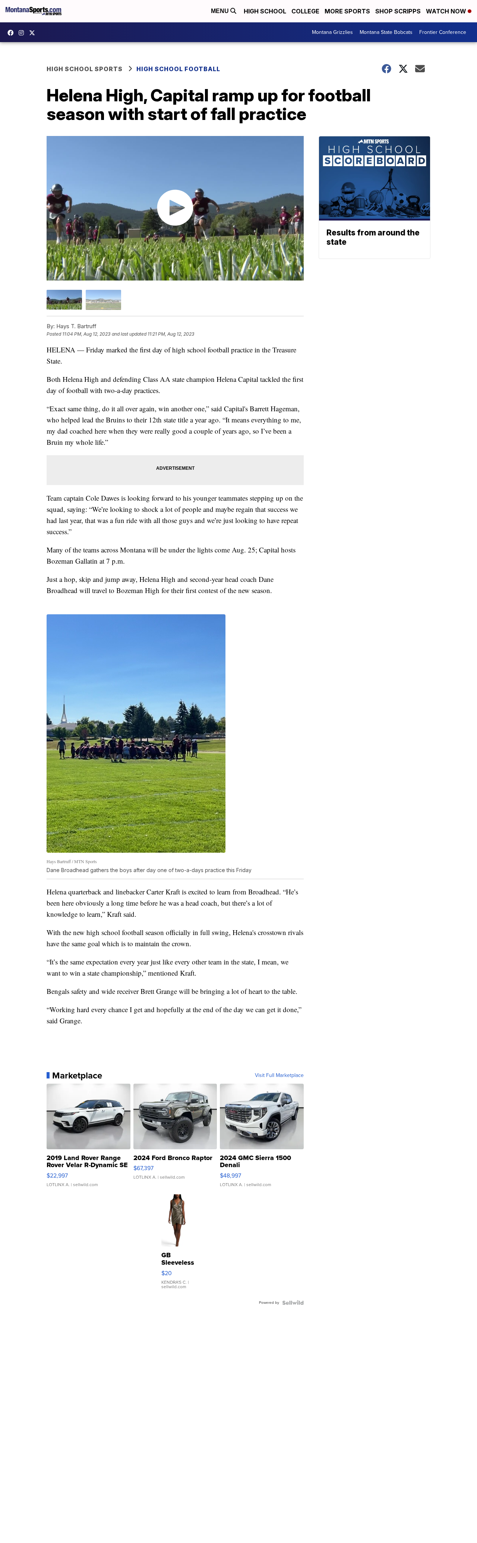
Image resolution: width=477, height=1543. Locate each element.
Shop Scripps (398, 11)
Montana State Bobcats (386, 32)
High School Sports (85, 69)
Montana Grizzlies (332, 32)
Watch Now (447, 11)
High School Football (178, 69)
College (305, 11)
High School (265, 11)
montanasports (12, 33)
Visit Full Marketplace (279, 1075)
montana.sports (23, 33)
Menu (220, 11)
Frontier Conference (442, 32)
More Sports (347, 11)
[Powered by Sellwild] (293, 1302)
